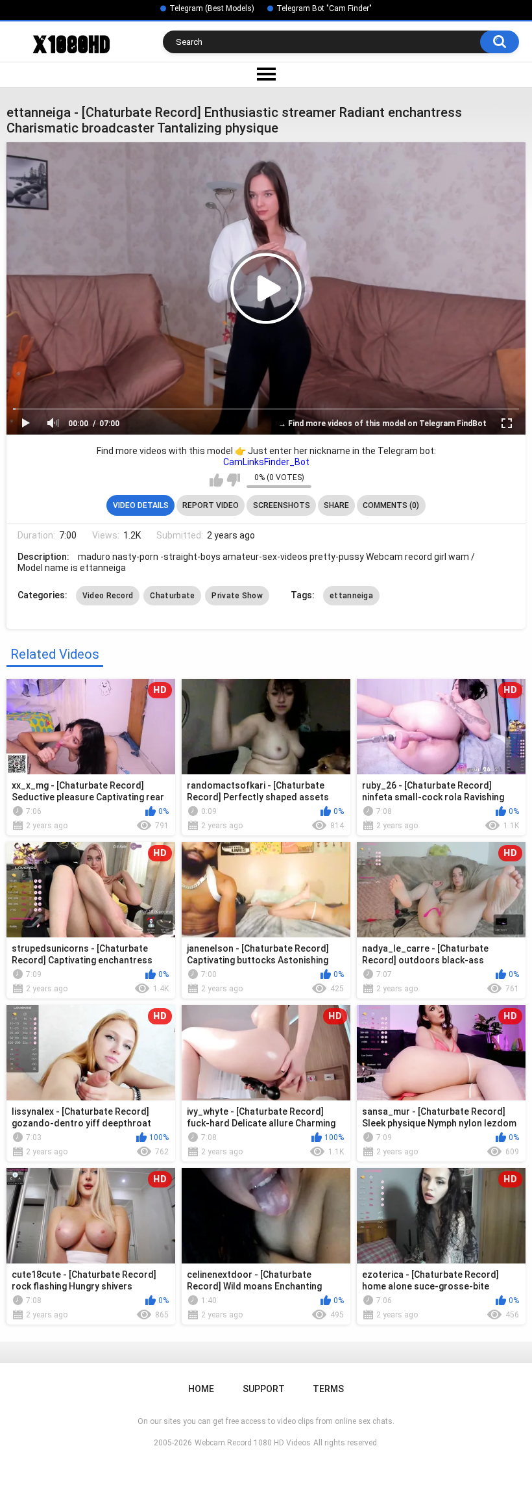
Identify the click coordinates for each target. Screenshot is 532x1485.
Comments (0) (391, 505)
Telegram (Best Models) (211, 8)
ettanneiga (351, 595)
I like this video (216, 480)
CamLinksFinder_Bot (266, 462)
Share (336, 505)
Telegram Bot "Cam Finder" (324, 8)
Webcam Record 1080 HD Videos (253, 1442)
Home (201, 1389)
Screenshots (281, 505)
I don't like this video (233, 480)
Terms (328, 1389)
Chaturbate (172, 595)
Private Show (237, 595)
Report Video (210, 505)
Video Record (108, 595)
